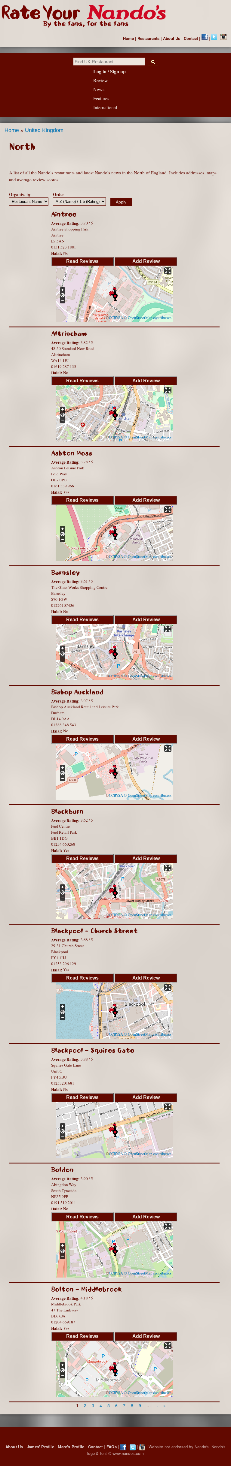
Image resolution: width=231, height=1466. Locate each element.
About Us (171, 38)
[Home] (86, 16)
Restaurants (148, 38)
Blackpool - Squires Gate (92, 1050)
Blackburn (67, 811)
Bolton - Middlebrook (86, 1289)
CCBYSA (116, 317)
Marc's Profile (71, 1446)
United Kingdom (44, 130)
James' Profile (40, 1446)
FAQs (111, 1446)
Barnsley (65, 572)
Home (128, 38)
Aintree (63, 214)
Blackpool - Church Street (94, 931)
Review (100, 80)
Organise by (20, 194)
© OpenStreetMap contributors (147, 317)
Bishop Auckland (77, 692)
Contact (191, 38)
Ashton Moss (71, 453)
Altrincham (69, 334)
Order (58, 194)
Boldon (62, 1170)
